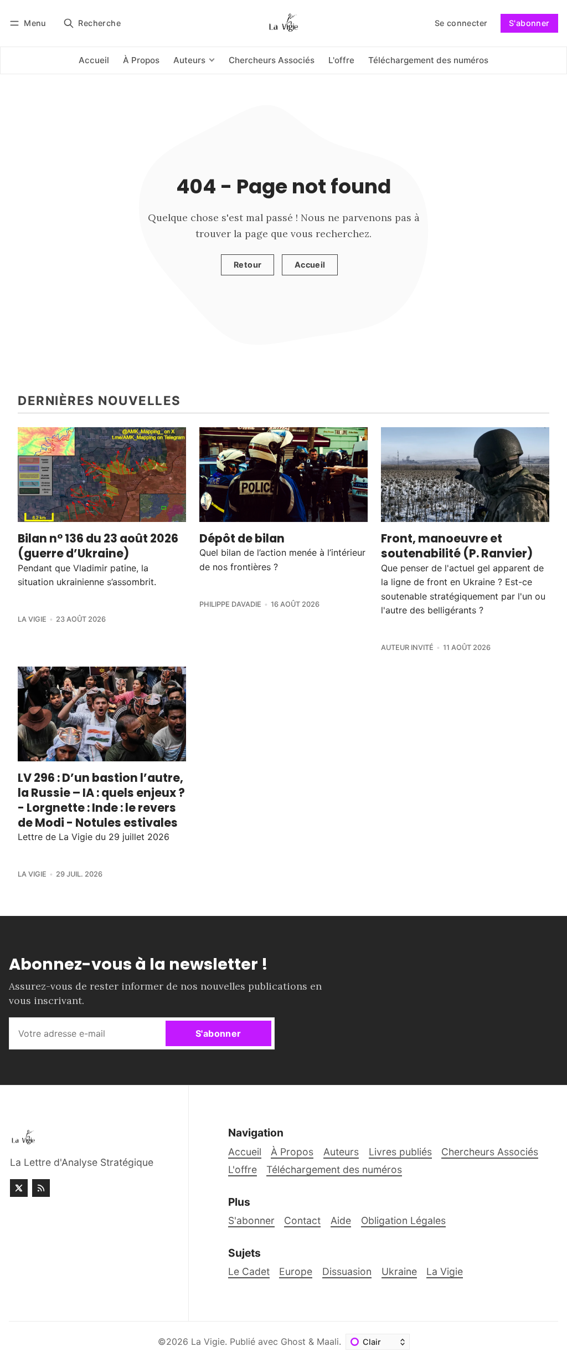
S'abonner (529, 23)
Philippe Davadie (230, 604)
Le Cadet (249, 1271)
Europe (295, 1271)
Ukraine (399, 1271)
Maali (328, 1341)
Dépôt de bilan (242, 538)
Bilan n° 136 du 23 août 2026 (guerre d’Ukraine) (98, 545)
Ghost (293, 1341)
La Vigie (32, 619)
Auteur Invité (407, 647)
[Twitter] (19, 1188)
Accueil (310, 264)
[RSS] (41, 1188)
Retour (247, 264)
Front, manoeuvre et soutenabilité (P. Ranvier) (457, 545)
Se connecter (461, 23)
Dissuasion (347, 1271)
